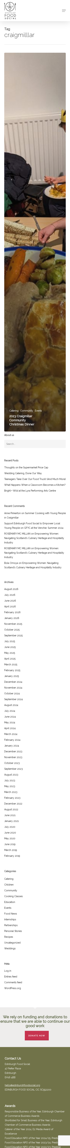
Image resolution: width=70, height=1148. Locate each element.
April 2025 (9, 658)
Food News (10, 913)
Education (9, 902)
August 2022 (11, 809)
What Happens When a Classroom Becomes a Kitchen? (35, 485)
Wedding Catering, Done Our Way (23, 473)
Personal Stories (13, 931)
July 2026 (9, 595)
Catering (14, 410)
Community (26, 410)
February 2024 (12, 739)
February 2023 (12, 797)
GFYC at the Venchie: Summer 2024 (43, 528)
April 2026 (10, 606)
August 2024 (11, 705)
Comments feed (13, 982)
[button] (64, 10)
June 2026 (10, 600)
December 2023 (13, 751)
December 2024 (13, 682)
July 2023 (9, 780)
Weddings (10, 948)
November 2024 (13, 687)
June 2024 (10, 716)
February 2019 (12, 855)
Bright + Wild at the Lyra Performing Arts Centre (30, 490)
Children (9, 884)
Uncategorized (12, 942)
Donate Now (36, 1035)
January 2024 (11, 745)
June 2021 (9, 815)
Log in (7, 970)
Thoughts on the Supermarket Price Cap (26, 467)
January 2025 (11, 676)
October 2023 (12, 763)
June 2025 (10, 647)
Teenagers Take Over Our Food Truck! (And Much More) (35, 479)
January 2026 (11, 618)
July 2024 (9, 711)
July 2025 (9, 641)
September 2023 (13, 768)
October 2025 (12, 629)
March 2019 (10, 850)
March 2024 (10, 734)
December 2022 (13, 803)
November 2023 (13, 757)
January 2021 (11, 821)
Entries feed (10, 976)
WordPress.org (12, 988)
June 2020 (10, 832)
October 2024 (12, 693)
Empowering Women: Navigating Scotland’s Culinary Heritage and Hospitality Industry (34, 538)
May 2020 (9, 838)
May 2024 (9, 722)
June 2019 (9, 844)
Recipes (8, 936)
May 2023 (9, 786)
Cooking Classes (13, 896)
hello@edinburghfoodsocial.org (22, 1085)
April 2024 (10, 728)
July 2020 (9, 826)
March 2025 (10, 664)
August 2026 (11, 589)
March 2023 (10, 792)
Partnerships (11, 925)
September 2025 (13, 635)
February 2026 (12, 612)
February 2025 (12, 670)
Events (38, 410)
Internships (10, 919)
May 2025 (9, 653)
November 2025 (13, 624)
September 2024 (13, 699)
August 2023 (11, 774)
